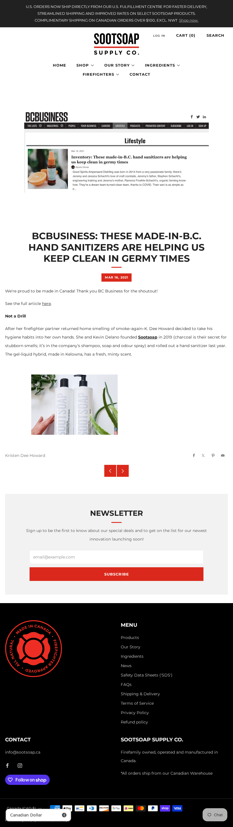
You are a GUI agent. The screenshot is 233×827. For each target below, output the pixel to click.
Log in (159, 36)
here (46, 303)
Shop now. (188, 20)
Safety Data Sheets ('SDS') (146, 675)
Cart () (185, 35)
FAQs (126, 684)
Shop (82, 65)
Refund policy (134, 722)
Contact (140, 74)
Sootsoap (147, 337)
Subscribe (116, 574)
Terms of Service (137, 703)
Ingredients (160, 65)
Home (59, 65)
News (126, 665)
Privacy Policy (135, 712)
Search (215, 35)
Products (130, 637)
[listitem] (116, 13)
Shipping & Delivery (140, 693)
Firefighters (98, 74)
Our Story (117, 65)
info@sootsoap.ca (22, 752)
